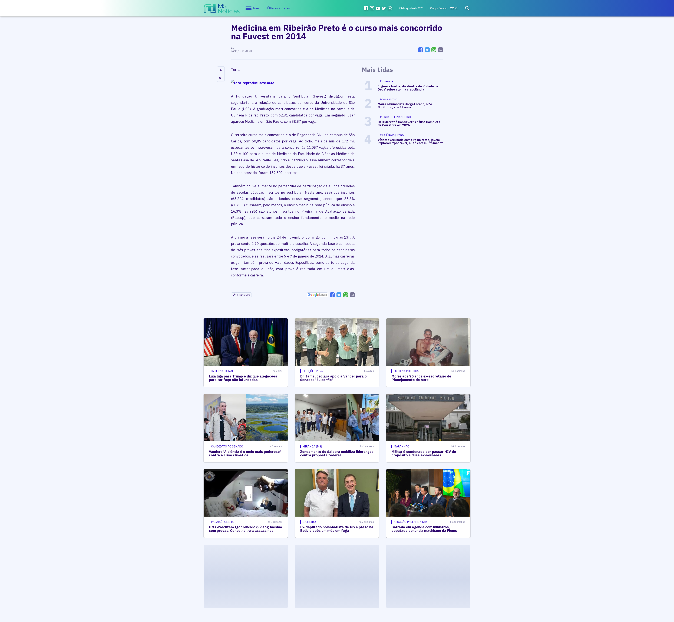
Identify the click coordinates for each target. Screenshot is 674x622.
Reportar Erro (243, 294)
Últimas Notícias (278, 8)
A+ (221, 78)
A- (221, 70)
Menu (256, 8)
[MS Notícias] (222, 10)
